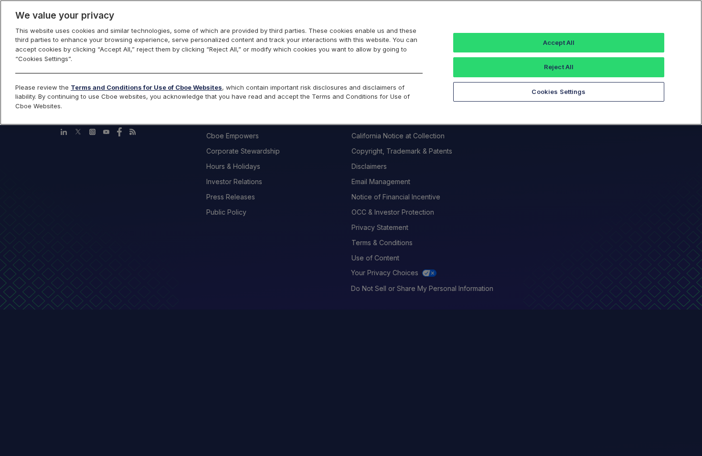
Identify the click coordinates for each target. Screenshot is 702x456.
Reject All (559, 67)
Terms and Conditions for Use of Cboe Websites (146, 87)
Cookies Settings (558, 91)
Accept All (558, 42)
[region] (351, 62)
